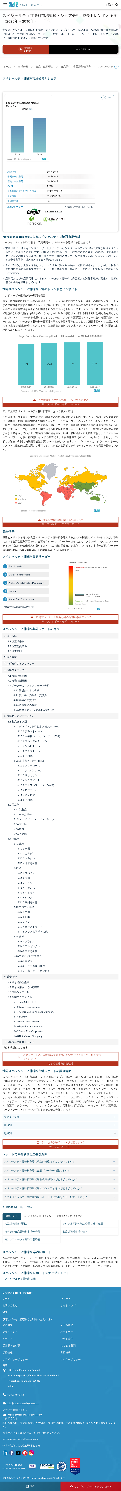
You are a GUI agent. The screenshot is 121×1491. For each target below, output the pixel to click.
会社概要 (8, 1324)
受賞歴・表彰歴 (11, 1345)
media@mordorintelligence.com (25, 1414)
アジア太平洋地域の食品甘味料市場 (83, 1223)
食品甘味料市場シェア (75, 1231)
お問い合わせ (10, 1305)
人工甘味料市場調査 (16, 1223)
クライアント (10, 1331)
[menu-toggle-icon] (5, 5)
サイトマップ (68, 1305)
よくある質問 (68, 1345)
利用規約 (65, 1352)
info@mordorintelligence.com (23, 1403)
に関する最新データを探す (69, 1216)
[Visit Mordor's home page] (13, 4)
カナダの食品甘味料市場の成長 (22, 1231)
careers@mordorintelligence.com (20, 1438)
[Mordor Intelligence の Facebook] (11, 1453)
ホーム (6, 1298)
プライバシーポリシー (15, 1359)
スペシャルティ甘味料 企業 (20, 1278)
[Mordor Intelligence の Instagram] (31, 1453)
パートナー (66, 1331)
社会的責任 (66, 1338)
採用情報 (8, 1352)
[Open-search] (117, 4)
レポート (65, 1298)
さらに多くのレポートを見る (37, 1216)
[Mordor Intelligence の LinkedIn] (5, 1453)
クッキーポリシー (70, 1359)
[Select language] (109, 4)
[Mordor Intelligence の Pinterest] (25, 1453)
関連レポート (12, 1216)
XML (5, 1312)
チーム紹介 (66, 1324)
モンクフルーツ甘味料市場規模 (22, 1239)
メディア (8, 1338)
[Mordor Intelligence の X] (18, 1453)
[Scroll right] (116, 67)
